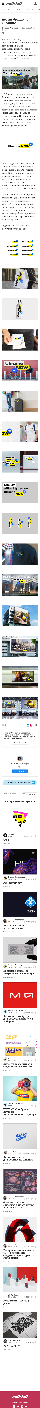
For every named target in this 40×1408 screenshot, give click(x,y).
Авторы (20, 10)
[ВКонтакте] (28, 725)
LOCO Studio (13, 1295)
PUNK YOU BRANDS (17, 1010)
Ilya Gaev (12, 834)
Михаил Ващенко (15, 965)
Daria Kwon (12, 1151)
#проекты (6, 844)
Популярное (6, 10)
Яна (9, 1058)
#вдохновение (8, 932)
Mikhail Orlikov (14, 1340)
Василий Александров (11, 28)
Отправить (30, 794)
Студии (30, 10)
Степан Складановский (17, 877)
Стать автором (20, 743)
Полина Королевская (17, 920)
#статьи (6, 1261)
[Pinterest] (31, 725)
